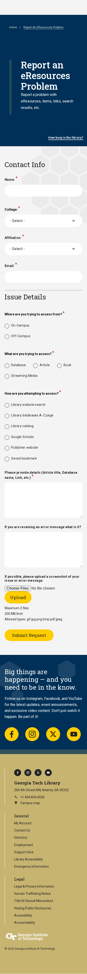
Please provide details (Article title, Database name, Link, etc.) (41, 475)
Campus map (27, 803)
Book (67, 365)
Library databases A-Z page (32, 415)
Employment (23, 845)
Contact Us (22, 830)
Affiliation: (13, 237)
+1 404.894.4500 (32, 797)
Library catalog (22, 426)
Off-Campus (20, 336)
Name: (10, 179)
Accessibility (23, 915)
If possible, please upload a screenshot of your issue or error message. (42, 578)
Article (45, 365)
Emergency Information (31, 866)
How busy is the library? (65, 137)
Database (18, 365)
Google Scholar (22, 436)
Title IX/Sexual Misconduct (33, 901)
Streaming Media (24, 375)
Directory (20, 837)
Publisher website (24, 447)
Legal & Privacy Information (34, 886)
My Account (23, 823)
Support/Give (24, 852)
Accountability (24, 922)
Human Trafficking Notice (32, 893)
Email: (10, 266)
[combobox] (43, 221)
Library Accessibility (28, 859)
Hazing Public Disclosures (32, 908)
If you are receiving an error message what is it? (43, 527)
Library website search (28, 404)
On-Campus (20, 325)
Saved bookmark (24, 458)
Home (13, 27)
